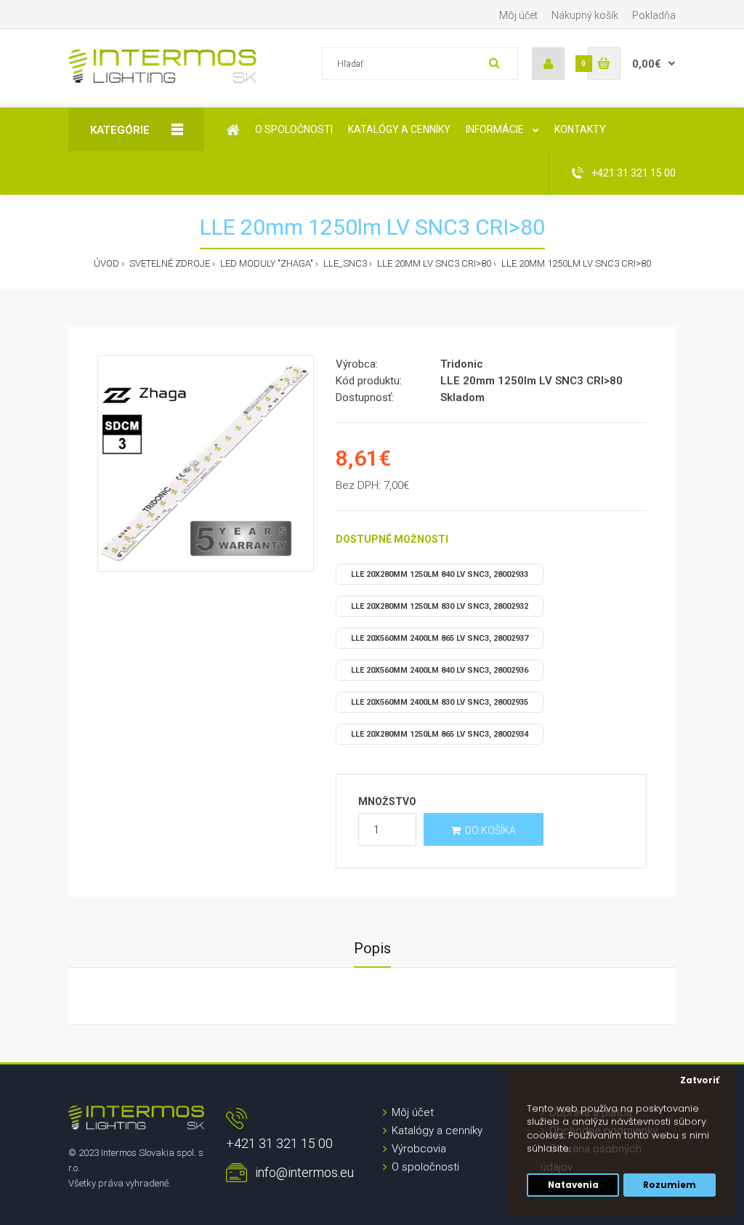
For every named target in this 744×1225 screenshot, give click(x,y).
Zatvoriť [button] (699, 1080)
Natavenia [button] (573, 1185)
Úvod (106, 263)
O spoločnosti (425, 1166)
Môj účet (518, 15)
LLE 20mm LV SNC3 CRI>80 (433, 263)
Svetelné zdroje (168, 263)
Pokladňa (654, 15)
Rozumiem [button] (669, 1185)
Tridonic (461, 364)
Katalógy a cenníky (437, 1130)
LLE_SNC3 (344, 263)
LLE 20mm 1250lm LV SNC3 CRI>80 (575, 263)
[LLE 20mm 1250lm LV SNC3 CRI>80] (205, 463)
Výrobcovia (419, 1148)
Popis (372, 948)
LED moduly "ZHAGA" (265, 263)
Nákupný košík (584, 15)
